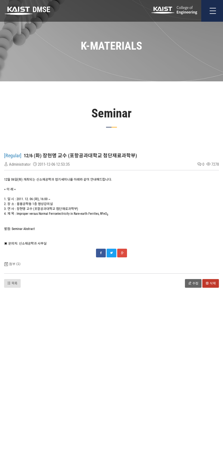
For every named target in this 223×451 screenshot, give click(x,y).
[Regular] (13, 155)
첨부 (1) (14, 264)
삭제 (212, 283)
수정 (194, 283)
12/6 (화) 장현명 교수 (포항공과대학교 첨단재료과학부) (80, 155)
